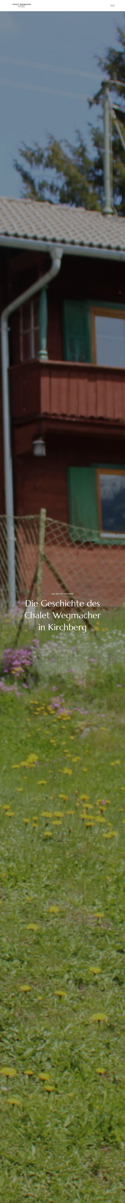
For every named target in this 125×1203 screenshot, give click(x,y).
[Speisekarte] (112, 6)
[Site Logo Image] (21, 5)
